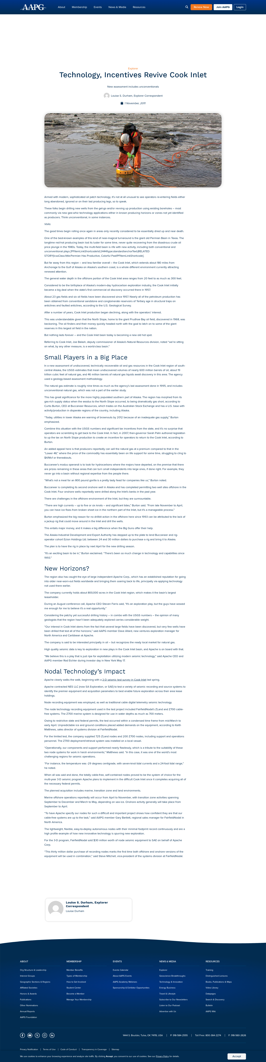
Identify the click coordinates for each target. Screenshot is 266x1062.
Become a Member (75, 993)
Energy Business (167, 987)
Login (239, 7)
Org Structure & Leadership (33, 970)
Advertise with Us (167, 1011)
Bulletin (209, 1005)
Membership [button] (79, 7)
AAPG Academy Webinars (125, 982)
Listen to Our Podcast (169, 1005)
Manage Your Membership (78, 999)
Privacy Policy (162, 1056)
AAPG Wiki (211, 1011)
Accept (236, 1056)
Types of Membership (76, 976)
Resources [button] (139, 7)
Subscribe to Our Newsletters (173, 999)
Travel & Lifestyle (167, 993)
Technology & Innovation (171, 982)
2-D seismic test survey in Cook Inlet (124, 680)
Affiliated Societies (28, 987)
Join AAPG (223, 7)
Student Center (73, 987)
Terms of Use (49, 1049)
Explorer (163, 970)
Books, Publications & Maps (219, 982)
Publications (25, 999)
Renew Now (201, 7)
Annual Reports (27, 1011)
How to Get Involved (76, 982)
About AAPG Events (122, 976)
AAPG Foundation (28, 1017)
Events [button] (98, 7)
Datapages (211, 993)
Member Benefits (74, 970)
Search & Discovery (215, 999)
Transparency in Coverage (94, 1049)
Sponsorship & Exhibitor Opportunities (131, 987)
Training (209, 970)
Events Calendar (120, 970)
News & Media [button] (117, 7)
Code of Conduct (68, 1049)
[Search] (187, 7)
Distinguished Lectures (217, 976)
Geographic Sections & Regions (35, 982)
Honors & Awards (28, 993)
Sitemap (115, 1049)
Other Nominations (29, 1005)
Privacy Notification (29, 1049)
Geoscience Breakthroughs (172, 976)
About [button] (61, 7)
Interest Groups (27, 976)
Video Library (212, 987)
